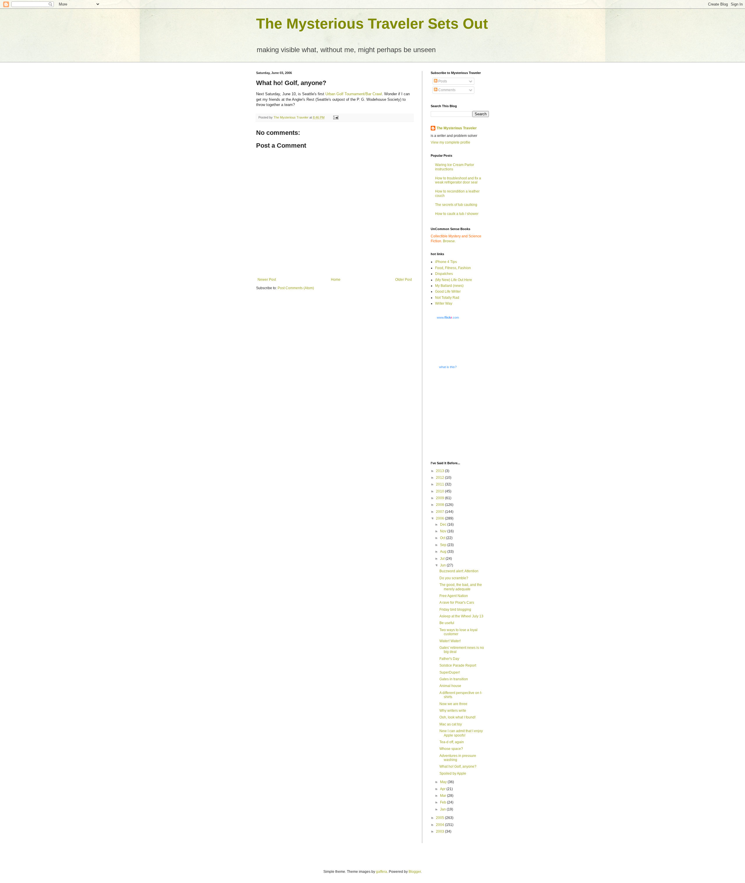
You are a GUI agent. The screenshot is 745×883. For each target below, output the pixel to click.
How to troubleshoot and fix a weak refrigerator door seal (458, 180)
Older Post (403, 280)
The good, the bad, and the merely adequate (460, 587)
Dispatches (444, 274)
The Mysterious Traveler (457, 128)
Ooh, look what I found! (457, 717)
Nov (443, 531)
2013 (440, 471)
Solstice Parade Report (457, 665)
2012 (440, 478)
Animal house (450, 686)
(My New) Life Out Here (453, 280)
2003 (440, 831)
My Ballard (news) (449, 286)
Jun (443, 565)
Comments (446, 90)
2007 (440, 512)
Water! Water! (450, 641)
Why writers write (452, 711)
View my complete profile (450, 142)
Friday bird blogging (455, 609)
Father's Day (449, 659)
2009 (440, 498)
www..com (448, 317)
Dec (443, 524)
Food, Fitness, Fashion (453, 268)
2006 (440, 518)
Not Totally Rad (447, 298)
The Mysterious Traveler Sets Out (372, 23)
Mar (443, 796)
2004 (440, 825)
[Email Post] (335, 117)
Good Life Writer (448, 291)
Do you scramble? (453, 578)
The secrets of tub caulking (456, 205)
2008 (440, 505)
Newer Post (267, 280)
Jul (443, 559)
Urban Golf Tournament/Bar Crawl (353, 94)
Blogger (415, 872)
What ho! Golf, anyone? (457, 766)
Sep (443, 545)
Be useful (446, 623)
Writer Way (443, 303)
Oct (443, 538)
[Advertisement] (467, 414)
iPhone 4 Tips (446, 262)
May (444, 782)
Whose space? (451, 749)
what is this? (448, 367)
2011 (440, 484)
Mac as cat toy (450, 724)
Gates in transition (453, 679)
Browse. (449, 241)
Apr (443, 789)
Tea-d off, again (451, 742)
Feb (443, 802)
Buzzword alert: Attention (458, 571)
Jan (443, 809)
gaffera (381, 872)
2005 (440, 818)
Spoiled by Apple (452, 773)
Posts (442, 81)
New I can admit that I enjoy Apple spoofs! (461, 733)
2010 (440, 491)
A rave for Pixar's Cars (456, 603)
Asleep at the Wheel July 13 (461, 616)
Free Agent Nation (453, 596)
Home (335, 280)
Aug (443, 552)
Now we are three (453, 704)
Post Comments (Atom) (296, 288)
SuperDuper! (449, 672)
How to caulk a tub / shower (456, 214)
